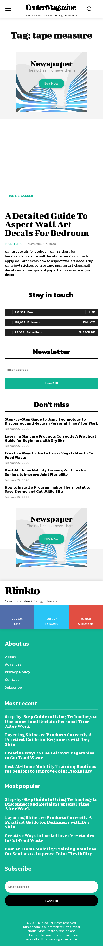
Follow (89, 322)
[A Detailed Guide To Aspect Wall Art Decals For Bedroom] (51, 164)
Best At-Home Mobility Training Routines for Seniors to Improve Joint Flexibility (45, 472)
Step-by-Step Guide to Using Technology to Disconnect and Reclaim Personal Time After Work (51, 421)
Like (92, 312)
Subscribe (87, 332)
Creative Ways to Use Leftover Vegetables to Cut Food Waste (50, 455)
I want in (51, 383)
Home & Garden (20, 196)
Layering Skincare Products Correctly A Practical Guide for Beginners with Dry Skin (50, 438)
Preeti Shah (14, 243)
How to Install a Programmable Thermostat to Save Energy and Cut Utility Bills (47, 489)
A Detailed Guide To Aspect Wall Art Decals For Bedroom (47, 224)
